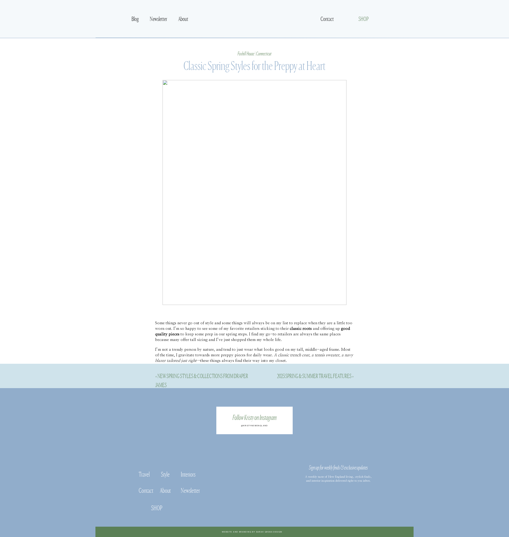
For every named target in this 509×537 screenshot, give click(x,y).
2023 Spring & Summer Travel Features (314, 376)
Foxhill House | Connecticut (254, 53)
